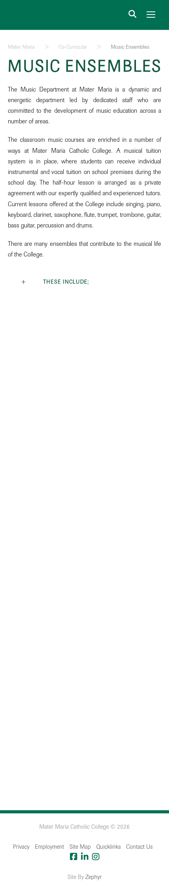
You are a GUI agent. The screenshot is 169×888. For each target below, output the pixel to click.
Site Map (80, 846)
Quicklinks (108, 846)
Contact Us (139, 846)
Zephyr (93, 877)
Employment (49, 846)
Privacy (21, 846)
